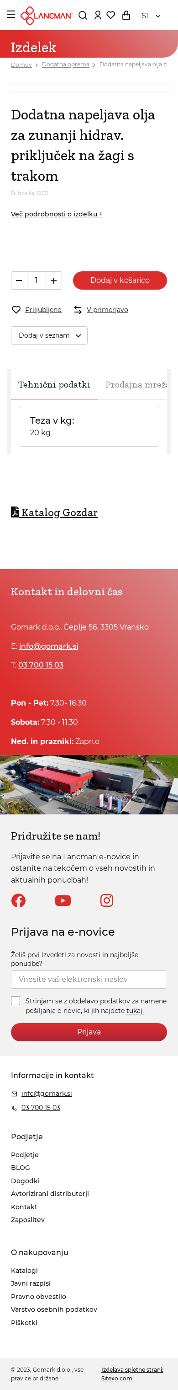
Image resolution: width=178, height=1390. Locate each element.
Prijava (89, 1032)
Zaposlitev (28, 1220)
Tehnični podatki (54, 384)
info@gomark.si (48, 646)
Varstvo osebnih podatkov (54, 1309)
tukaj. (135, 1011)
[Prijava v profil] (97, 15)
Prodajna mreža (137, 384)
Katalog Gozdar (59, 512)
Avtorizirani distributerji (50, 1194)
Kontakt (24, 1207)
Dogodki (25, 1181)
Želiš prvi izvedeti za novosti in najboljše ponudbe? (74, 959)
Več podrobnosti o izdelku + (57, 214)
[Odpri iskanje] (82, 15)
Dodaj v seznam (44, 335)
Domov (21, 64)
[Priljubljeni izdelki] (110, 15)
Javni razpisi (31, 1283)
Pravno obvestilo (38, 1297)
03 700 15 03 (40, 665)
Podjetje (25, 1155)
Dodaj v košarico (120, 280)
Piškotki (24, 1323)
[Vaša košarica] (126, 15)
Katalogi (24, 1270)
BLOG (20, 1168)
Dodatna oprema (65, 64)
